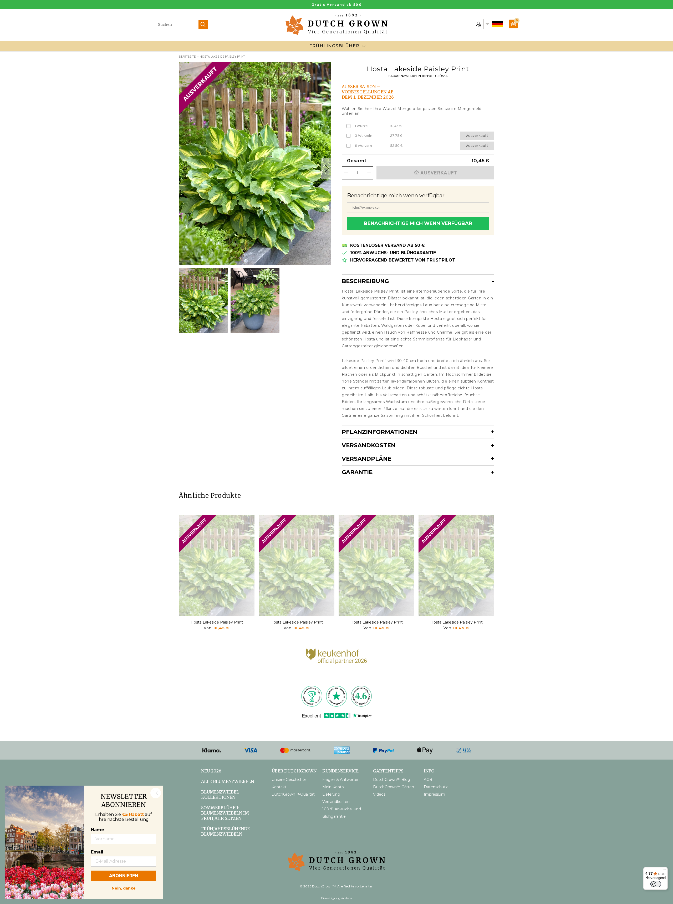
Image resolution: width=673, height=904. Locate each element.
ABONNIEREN (123, 875)
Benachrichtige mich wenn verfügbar (418, 223)
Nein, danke (124, 887)
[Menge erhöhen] (369, 172)
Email (97, 852)
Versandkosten (368, 445)
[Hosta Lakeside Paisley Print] (216, 565)
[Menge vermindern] (346, 172)
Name (97, 829)
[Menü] (664, 870)
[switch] (655, 884)
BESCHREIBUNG (365, 281)
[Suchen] (203, 24)
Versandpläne (366, 458)
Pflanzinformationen (379, 432)
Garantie (357, 472)
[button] (326, 168)
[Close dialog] (155, 793)
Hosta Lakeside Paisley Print (217, 622)
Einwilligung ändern (336, 898)
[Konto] (478, 24)
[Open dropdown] (363, 46)
